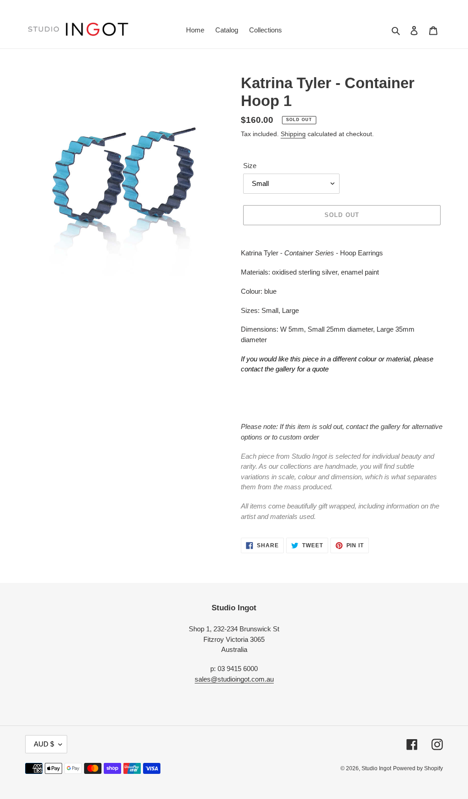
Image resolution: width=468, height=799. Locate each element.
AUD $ (44, 744)
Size (249, 165)
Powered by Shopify (418, 768)
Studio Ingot (376, 768)
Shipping (293, 134)
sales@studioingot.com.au (234, 679)
